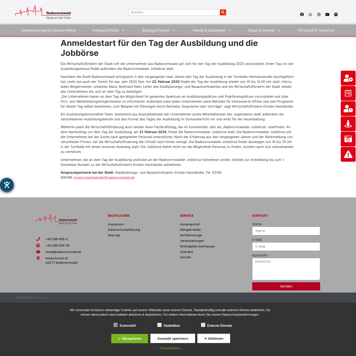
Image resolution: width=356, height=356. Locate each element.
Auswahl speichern (172, 338)
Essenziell (128, 325)
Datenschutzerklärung (124, 230)
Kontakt (185, 257)
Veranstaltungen (192, 241)
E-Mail (257, 239)
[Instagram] (319, 14)
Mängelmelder (190, 230)
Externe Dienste (219, 325)
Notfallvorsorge (191, 235)
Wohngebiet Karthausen (197, 246)
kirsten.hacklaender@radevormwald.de (104, 177)
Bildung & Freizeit (156, 30)
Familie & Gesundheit (209, 30)
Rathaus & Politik (106, 30)
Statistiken (172, 325)
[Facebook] (302, 14)
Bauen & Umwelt (261, 30)
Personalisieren (170, 348)
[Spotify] (336, 14)
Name (257, 224)
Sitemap (114, 235)
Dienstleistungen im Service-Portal (49, 30)
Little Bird (186, 252)
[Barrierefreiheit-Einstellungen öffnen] (7, 185)
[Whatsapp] (310, 14)
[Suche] (223, 12)
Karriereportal (189, 224)
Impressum (116, 224)
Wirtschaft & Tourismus (316, 30)
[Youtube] (327, 14)
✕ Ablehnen (213, 338)
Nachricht (260, 255)
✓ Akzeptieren (129, 338)
